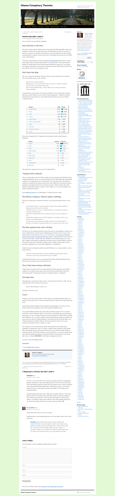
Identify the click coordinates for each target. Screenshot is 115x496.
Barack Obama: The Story (83, 107)
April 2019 (80, 226)
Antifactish (47, 244)
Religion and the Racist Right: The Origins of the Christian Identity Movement (84, 148)
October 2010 (80, 368)
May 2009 (80, 392)
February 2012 (81, 346)
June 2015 (80, 289)
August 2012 (80, 337)
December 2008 (81, 399)
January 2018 (80, 246)
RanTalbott (33, 422)
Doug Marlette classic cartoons (31, 347)
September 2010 (81, 369)
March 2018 (80, 243)
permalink (64, 363)
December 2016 (81, 264)
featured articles (85, 44)
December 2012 (81, 331)
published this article (30, 192)
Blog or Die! (80, 407)
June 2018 (80, 239)
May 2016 (80, 274)
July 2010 (80, 372)
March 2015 (80, 294)
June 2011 (80, 357)
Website (24, 475)
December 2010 (81, 365)
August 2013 (80, 320)
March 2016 (80, 277)
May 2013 (80, 324)
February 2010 (81, 379)
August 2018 (80, 236)
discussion (57, 177)
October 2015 (80, 284)
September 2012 (81, 336)
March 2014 (80, 310)
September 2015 (81, 285)
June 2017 (80, 256)
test (54, 363)
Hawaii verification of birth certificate (85, 185)
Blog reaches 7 (68, 32)
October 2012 (80, 334)
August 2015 (80, 287)
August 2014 (80, 303)
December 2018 (81, 230)
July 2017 (80, 254)
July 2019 (80, 222)
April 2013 (80, 326)
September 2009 (81, 386)
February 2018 (81, 244)
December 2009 (81, 382)
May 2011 (80, 358)
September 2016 (81, 268)
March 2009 (80, 395)
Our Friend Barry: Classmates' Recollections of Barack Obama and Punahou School (85, 144)
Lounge (41, 362)
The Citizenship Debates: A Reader (84, 157)
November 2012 (81, 333)
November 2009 (81, 383)
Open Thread (63, 26)
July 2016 (80, 271)
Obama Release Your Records (40, 363)
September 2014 (81, 302)
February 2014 (81, 312)
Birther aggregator (81, 176)
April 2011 (80, 360)
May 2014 (80, 308)
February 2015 (81, 295)
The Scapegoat (81, 167)
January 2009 (80, 397)
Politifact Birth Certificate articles (84, 205)
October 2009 (80, 385)
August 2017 (80, 253)
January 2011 (80, 364)
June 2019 (80, 223)
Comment (24, 447)
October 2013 (80, 317)
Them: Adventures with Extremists (84, 171)
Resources (41, 26)
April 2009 (80, 393)
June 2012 (80, 340)
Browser (62, 362)
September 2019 (81, 219)
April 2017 (80, 258)
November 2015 (81, 282)
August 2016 (80, 270)
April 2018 (80, 242)
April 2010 (80, 376)
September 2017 (81, 251)
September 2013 (81, 319)
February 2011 (81, 362)
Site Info (29, 26)
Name (24, 465)
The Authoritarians (81, 150)
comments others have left (82, 49)
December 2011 (81, 348)
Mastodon (79, 402)
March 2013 (80, 327)
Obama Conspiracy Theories (37, 5)
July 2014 (80, 305)
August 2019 (80, 221)
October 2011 (80, 351)
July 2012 (80, 339)
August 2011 (80, 354)
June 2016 (80, 273)
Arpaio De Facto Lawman (83, 105)
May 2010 (80, 375)
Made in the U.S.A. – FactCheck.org (85, 190)
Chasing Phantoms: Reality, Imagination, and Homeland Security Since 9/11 (85, 116)
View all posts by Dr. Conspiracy (40, 355)
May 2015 (80, 291)
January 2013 (80, 330)
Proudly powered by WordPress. (85, 492)
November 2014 (81, 299)
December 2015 (81, 281)
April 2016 (80, 275)
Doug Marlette (68, 362)
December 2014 (81, 298)
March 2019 (80, 228)
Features (47, 26)
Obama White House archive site (84, 204)
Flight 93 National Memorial (52, 60)
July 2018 (80, 237)
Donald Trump (36, 362)
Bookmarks (34, 26)
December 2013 (81, 315)
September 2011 (81, 353)
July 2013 (80, 322)
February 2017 (81, 261)
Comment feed (85, 66)
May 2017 (80, 257)
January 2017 (80, 263)
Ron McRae (50, 363)
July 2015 (80, 288)
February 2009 (81, 396)
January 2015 (80, 296)
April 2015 (80, 292)
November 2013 (81, 316)
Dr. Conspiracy (40, 38)
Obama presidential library (83, 202)
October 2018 (80, 233)
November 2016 (81, 265)
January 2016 (80, 280)
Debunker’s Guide (55, 26)
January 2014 (80, 313)
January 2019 (80, 229)
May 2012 (80, 341)
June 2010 (80, 374)
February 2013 (81, 329)
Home (23, 26)
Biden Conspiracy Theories (83, 406)
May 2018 (80, 240)
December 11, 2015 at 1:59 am (33, 377)
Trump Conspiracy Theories (83, 416)
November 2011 (81, 350)
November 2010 (81, 367)
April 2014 (80, 309)
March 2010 (80, 378)
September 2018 (81, 235)
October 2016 (80, 267)
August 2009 (80, 388)
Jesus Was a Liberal (82, 412)
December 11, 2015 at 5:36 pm (33, 409)
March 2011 (80, 361)
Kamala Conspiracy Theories (83, 413)
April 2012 (80, 343)
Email (23, 470)
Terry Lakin (53, 362)
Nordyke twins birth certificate (84, 191)
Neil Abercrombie (46, 362)
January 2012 (80, 347)
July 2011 (80, 355)
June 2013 (80, 323)
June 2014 (80, 306)
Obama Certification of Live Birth (84, 201)
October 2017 (80, 250)
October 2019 (80, 218)
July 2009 (80, 389)
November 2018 (81, 232)
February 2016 (81, 278)
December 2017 (81, 247)
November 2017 (81, 249)
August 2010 (80, 371)
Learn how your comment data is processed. (52, 486)
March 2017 (80, 260)
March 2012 (80, 344)
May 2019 (80, 225)
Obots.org (80, 414)
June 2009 (80, 390)
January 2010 (80, 381)
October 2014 (80, 301)
